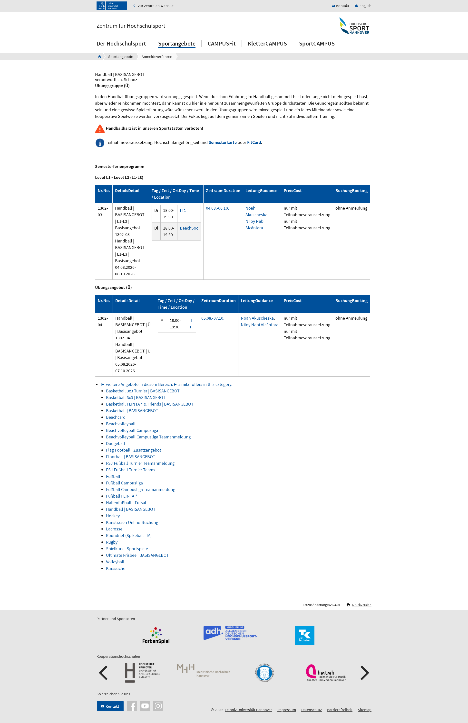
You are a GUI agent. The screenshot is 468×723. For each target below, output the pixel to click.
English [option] (365, 5)
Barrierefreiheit (339, 709)
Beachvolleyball (121, 423)
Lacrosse (114, 529)
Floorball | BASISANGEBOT (130, 456)
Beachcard (116, 417)
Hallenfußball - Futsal (126, 502)
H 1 (183, 210)
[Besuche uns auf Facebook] (132, 705)
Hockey (113, 516)
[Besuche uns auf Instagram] (158, 705)
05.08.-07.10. (212, 318)
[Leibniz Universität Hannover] (112, 5)
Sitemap (364, 709)
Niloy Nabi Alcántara (259, 324)
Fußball (113, 476)
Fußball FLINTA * (121, 496)
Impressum (286, 709)
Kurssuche (115, 568)
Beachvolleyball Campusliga (132, 430)
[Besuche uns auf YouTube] (145, 705)
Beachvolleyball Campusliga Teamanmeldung (148, 437)
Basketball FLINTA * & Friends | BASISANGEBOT (150, 404)
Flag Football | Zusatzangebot (133, 450)
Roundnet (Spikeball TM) (129, 535)
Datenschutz (311, 709)
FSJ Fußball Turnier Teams (130, 470)
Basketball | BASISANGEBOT (132, 410)
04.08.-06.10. (217, 208)
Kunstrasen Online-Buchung (132, 522)
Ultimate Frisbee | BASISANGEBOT (137, 555)
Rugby (111, 542)
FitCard (254, 142)
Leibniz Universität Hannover (248, 709)
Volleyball (115, 562)
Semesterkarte (223, 142)
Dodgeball (115, 443)
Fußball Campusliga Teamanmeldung (140, 489)
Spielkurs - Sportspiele (127, 548)
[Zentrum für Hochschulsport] (98, 56)
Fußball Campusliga (124, 483)
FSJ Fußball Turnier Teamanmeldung (140, 463)
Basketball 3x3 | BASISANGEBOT (136, 397)
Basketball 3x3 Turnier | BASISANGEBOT (143, 391)
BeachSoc (189, 228)
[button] (104, 673)
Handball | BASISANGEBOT (131, 509)
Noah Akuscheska (257, 318)
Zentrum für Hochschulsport (131, 26)
